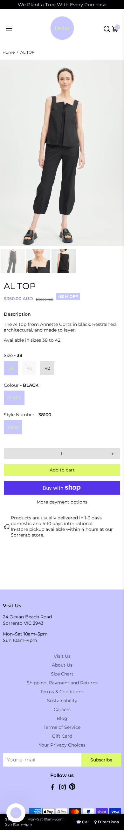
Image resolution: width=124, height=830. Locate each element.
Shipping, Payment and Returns (62, 682)
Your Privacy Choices (62, 745)
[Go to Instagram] (62, 788)
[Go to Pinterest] (72, 788)
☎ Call (83, 822)
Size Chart (62, 673)
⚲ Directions (106, 822)
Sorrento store (27, 535)
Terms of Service (62, 727)
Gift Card (62, 736)
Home (9, 52)
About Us (62, 665)
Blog (62, 718)
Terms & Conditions (62, 691)
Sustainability (62, 700)
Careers (62, 709)
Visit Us (62, 656)
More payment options (62, 502)
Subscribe (101, 760)
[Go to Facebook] (52, 788)
